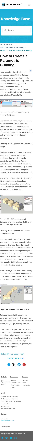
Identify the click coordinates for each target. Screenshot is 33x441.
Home (2, 44)
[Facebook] (15, 438)
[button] (29, 4)
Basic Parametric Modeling (12, 47)
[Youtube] (11, 438)
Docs (9, 44)
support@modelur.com (7, 420)
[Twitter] (6, 438)
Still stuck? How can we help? (12, 354)
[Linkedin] (2, 438)
